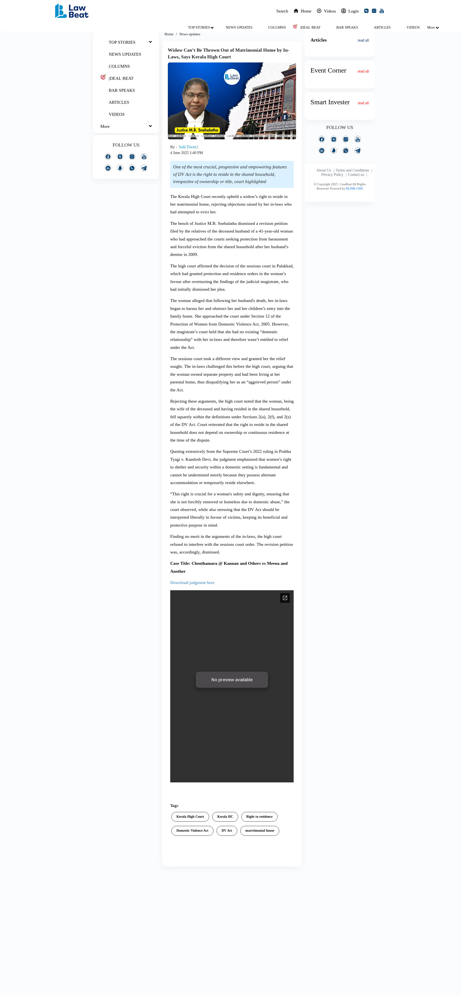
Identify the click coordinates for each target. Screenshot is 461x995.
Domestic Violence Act (192, 830)
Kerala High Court (190, 816)
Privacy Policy (332, 174)
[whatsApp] (132, 168)
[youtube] (383, 11)
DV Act (227, 830)
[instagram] (375, 11)
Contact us (356, 174)
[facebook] (108, 156)
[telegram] (144, 168)
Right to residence (259, 816)
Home (169, 34)
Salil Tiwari (188, 147)
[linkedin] (108, 168)
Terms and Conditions (352, 170)
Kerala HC (225, 816)
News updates (189, 34)
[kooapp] (120, 168)
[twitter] (367, 11)
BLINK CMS (354, 188)
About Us (323, 170)
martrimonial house (259, 830)
